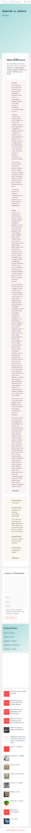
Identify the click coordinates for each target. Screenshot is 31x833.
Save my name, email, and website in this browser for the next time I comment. (15, 612)
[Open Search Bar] (25, 2)
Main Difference (11, 1)
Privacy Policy (21, 830)
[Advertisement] (15, 33)
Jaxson (6, 15)
